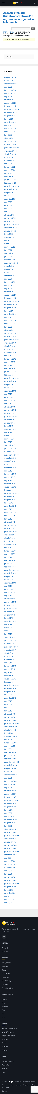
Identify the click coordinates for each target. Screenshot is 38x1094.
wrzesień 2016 (10, 458)
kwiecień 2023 (10, 205)
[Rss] (4, 937)
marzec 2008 (9, 784)
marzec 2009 (9, 746)
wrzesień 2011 (10, 650)
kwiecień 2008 (10, 781)
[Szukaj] (34, 3)
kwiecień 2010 (10, 704)
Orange (4, 999)
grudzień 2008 (10, 756)
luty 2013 (8, 596)
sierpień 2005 (10, 842)
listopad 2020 (10, 298)
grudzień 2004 (10, 845)
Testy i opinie (6, 963)
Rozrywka (5, 1065)
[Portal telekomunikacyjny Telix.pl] (19, 3)
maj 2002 (8, 896)
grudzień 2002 (10, 877)
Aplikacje (5, 1068)
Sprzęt (5, 958)
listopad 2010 (10, 682)
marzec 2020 (9, 324)
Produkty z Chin (7, 988)
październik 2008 (11, 762)
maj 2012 (8, 624)
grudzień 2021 (10, 257)
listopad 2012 (10, 605)
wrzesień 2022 (10, 228)
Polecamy (5, 951)
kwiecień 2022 (10, 244)
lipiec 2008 (8, 772)
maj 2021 (8, 279)
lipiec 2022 (8, 234)
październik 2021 (11, 263)
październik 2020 (11, 301)
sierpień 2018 (9, 384)
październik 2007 (11, 800)
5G (3, 1014)
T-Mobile (5, 1006)
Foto (3, 1072)
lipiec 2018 (8, 388)
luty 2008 (8, 788)
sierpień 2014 (10, 538)
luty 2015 (8, 519)
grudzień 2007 (10, 794)
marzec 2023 (9, 208)
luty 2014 (8, 557)
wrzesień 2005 (10, 839)
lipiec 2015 (8, 503)
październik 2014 (11, 532)
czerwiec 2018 (10, 391)
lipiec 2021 (8, 272)
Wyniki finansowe (8, 1032)
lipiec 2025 (8, 119)
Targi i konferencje (8, 1036)
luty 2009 (8, 749)
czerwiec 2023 (10, 199)
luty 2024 (8, 173)
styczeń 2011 (9, 676)
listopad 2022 (10, 221)
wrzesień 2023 (10, 189)
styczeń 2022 (10, 253)
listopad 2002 (10, 880)
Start (5, 32)
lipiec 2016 (8, 464)
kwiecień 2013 (10, 589)
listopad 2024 (10, 144)
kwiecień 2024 (10, 167)
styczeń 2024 (10, 176)
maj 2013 (8, 586)
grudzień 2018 (10, 372)
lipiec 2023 (8, 196)
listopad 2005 (10, 832)
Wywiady (5, 1039)
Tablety (4, 970)
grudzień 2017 (10, 410)
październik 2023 (11, 186)
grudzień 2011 (10, 640)
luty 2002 (8, 903)
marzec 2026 (9, 93)
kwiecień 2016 (10, 474)
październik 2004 (11, 852)
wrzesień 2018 (10, 381)
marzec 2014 (9, 554)
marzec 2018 (9, 400)
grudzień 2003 (10, 864)
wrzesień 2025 (10, 112)
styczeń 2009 (10, 752)
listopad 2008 (10, 759)
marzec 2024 (9, 170)
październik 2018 (11, 378)
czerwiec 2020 (10, 314)
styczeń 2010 (9, 714)
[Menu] (3, 3)
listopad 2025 (10, 106)
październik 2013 (11, 570)
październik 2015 (11, 493)
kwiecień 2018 (10, 397)
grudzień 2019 (10, 333)
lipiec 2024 (8, 157)
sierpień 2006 (10, 823)
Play (3, 1003)
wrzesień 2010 (10, 688)
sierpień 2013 (10, 576)
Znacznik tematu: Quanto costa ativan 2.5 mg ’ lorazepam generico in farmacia (18, 17)
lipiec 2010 (8, 695)
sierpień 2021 (9, 269)
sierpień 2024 (10, 154)
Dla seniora (6, 973)
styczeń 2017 (9, 445)
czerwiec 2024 (10, 161)
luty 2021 (8, 289)
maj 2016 (8, 471)
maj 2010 (8, 701)
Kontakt (10, 1085)
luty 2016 (8, 480)
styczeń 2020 (10, 330)
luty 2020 (8, 327)
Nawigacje (5, 977)
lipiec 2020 (8, 311)
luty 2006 (8, 826)
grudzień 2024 (10, 141)
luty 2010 (8, 711)
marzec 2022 (9, 247)
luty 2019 (8, 365)
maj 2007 (8, 813)
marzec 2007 (9, 816)
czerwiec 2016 (10, 468)
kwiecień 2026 (10, 90)
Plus (3, 1010)
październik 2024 (11, 148)
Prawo (4, 1043)
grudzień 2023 (10, 180)
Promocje (5, 948)
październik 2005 (11, 836)
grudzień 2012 (10, 602)
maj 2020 (8, 317)
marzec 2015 (9, 516)
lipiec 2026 (8, 81)
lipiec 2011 (8, 656)
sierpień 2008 (10, 768)
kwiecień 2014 (10, 551)
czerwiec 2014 (10, 544)
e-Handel (5, 1046)
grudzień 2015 (10, 487)
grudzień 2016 (10, 448)
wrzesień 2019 (10, 343)
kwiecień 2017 (10, 436)
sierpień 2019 (10, 346)
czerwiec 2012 (10, 621)
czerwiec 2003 (10, 867)
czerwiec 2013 (10, 583)
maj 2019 (8, 356)
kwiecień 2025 (10, 129)
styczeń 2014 (9, 560)
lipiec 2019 (8, 349)
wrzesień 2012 (10, 612)
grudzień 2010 (10, 679)
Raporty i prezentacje (9, 1028)
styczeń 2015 (9, 522)
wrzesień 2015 (10, 496)
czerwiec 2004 (10, 855)
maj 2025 (8, 125)
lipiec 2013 (8, 580)
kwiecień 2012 (10, 628)
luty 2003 (8, 874)
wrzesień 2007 (10, 804)
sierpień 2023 (10, 193)
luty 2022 (8, 250)
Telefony (5, 966)
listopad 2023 (10, 183)
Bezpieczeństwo (7, 1061)
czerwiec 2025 (10, 122)
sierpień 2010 (10, 692)
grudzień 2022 (10, 218)
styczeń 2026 (10, 100)
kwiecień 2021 (10, 282)
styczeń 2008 (10, 791)
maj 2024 (8, 164)
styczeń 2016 (9, 484)
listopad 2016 (10, 452)
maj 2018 (8, 394)
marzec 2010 (9, 708)
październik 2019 (11, 340)
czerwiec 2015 (10, 506)
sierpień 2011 (9, 653)
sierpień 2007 (10, 807)
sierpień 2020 (10, 308)
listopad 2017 (10, 413)
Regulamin (26, 1085)
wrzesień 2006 (10, 820)
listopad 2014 (10, 528)
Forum (11, 32)
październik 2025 (11, 109)
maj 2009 (8, 740)
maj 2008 (8, 778)
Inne (4, 1056)
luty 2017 (8, 442)
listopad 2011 (9, 644)
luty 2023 (8, 212)
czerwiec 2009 (10, 736)
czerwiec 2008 (10, 775)
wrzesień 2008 (10, 765)
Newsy (5, 943)
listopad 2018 (10, 375)
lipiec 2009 (9, 733)
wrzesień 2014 (10, 535)
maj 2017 (8, 432)
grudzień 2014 (10, 525)
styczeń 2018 (9, 407)
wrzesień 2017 (10, 420)
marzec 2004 (9, 861)
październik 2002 (11, 884)
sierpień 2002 (10, 887)
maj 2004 (8, 858)
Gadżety (5, 984)
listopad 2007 (10, 797)
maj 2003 (8, 871)
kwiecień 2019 (10, 359)
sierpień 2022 (10, 231)
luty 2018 (8, 404)
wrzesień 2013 (10, 573)
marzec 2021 (9, 285)
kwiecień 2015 (10, 512)
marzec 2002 (9, 899)
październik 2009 (11, 724)
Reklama (5, 1050)
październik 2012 (11, 608)
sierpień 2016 (10, 461)
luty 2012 (8, 634)
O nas (4, 1085)
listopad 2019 (10, 336)
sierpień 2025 (10, 116)
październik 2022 (11, 225)
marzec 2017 (9, 439)
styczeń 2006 (10, 829)
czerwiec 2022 (10, 237)
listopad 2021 (10, 260)
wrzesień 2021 (10, 266)
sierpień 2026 (10, 77)
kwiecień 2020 (10, 320)
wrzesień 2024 (10, 151)
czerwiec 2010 (10, 698)
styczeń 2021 (9, 292)
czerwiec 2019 (10, 352)
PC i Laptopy (6, 981)
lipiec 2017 (8, 426)
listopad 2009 (10, 720)
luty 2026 (8, 97)
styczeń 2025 (10, 138)
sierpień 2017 (9, 423)
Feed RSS (5, 1088)
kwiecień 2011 (10, 666)
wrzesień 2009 (10, 727)
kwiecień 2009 (10, 743)
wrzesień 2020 (10, 304)
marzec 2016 (9, 477)
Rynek (4, 1023)
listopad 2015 (10, 490)
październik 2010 (11, 685)
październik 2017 (11, 416)
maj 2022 (8, 240)
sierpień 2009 (10, 730)
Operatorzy (7, 994)
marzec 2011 (9, 669)
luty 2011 (8, 672)
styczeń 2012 (9, 637)
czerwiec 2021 (10, 276)
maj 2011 (8, 663)
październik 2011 (11, 647)
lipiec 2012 (8, 618)
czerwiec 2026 (10, 84)
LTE (3, 1017)
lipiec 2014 (8, 541)
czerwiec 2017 (10, 429)
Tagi (33, 1085)
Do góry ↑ (5, 1091)
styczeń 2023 (10, 215)
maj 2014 (8, 548)
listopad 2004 (10, 848)
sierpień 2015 (9, 500)
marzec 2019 (9, 362)
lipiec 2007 (8, 810)
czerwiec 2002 (10, 893)
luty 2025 (8, 135)
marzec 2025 (9, 132)
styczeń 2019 (9, 368)
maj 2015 (8, 509)
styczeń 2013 (9, 599)
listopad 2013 (10, 567)
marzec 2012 (9, 631)
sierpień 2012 (9, 615)
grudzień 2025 (10, 103)
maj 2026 (8, 87)
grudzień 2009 (10, 717)
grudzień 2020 (10, 295)
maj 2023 (8, 202)
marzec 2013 (9, 592)
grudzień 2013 (10, 564)
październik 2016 (11, 455)
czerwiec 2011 (10, 660)
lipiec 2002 (8, 890)
